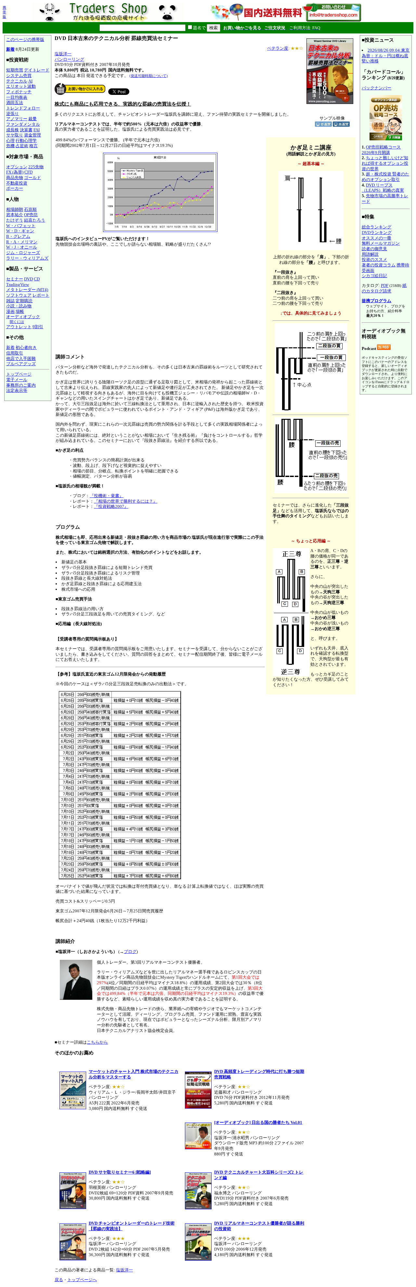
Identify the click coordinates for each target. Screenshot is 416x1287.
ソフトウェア (19, 295)
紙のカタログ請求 (384, 288)
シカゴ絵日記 (374, 275)
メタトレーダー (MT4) (27, 289)
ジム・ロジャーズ (23, 252)
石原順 (30, 209)
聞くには (17, 322)
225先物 (36, 166)
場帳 (20, 311)
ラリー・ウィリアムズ (27, 258)
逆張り (12, 113)
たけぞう (14, 220)
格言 (33, 145)
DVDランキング (377, 232)
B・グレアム (18, 236)
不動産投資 (16, 183)
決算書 (26, 129)
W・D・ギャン (20, 230)
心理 (10, 140)
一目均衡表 (16, 97)
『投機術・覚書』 (107, 495)
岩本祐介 (14, 214)
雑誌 (10, 300)
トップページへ (82, 1279)
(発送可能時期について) (148, 76)
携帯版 (4, 12)
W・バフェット (20, 225)
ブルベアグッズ (21, 363)
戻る (59, 1279)
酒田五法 (14, 102)
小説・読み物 (19, 305)
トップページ (19, 374)
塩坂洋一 (63, 53)
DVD (28, 279)
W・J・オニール (21, 247)
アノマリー (16, 118)
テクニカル (16, 81)
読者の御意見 (374, 248)
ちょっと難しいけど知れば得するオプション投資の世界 (385, 163)
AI (30, 81)
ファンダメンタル (23, 124)
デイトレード (36, 70)
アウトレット (19, 326)
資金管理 (32, 135)
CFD (28, 172)
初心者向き (26, 347)
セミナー (14, 279)
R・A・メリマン (21, 241)
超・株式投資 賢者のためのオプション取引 (385, 177)
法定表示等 (16, 390)
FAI (36, 129)
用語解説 (370, 254)
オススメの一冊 (376, 238)
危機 (10, 145)
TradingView (17, 284)
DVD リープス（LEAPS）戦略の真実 (383, 188)
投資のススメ (374, 259)
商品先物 (14, 177)
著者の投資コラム (379, 265)
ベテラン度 (277, 48)
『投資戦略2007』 (111, 506)
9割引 (37, 326)
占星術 (22, 145)
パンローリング (69, 59)
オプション (16, 166)
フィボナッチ (19, 91)
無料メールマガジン (381, 243)
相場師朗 (14, 209)
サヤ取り (14, 135)
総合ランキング (376, 227)
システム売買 (19, 75)
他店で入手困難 (21, 358)
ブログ (130, 951)
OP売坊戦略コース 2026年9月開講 (381, 150)
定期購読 (24, 300)
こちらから (97, 1042)
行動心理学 (26, 140)
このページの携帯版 (25, 39)
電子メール (16, 379)
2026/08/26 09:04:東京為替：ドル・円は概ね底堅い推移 (386, 55)
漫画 (10, 311)
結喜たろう (34, 220)
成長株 (12, 129)
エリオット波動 (21, 86)
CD (37, 279)
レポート (40, 295)
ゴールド (32, 177)
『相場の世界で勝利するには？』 (125, 501)
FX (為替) (14, 172)
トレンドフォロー (23, 108)
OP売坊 (31, 214)
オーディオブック (23, 316)
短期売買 (14, 70)
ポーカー (14, 188)
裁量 (32, 118)
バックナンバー (376, 87)
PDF (384, 285)
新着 (10, 49)
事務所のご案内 (21, 385)
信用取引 (14, 353)
